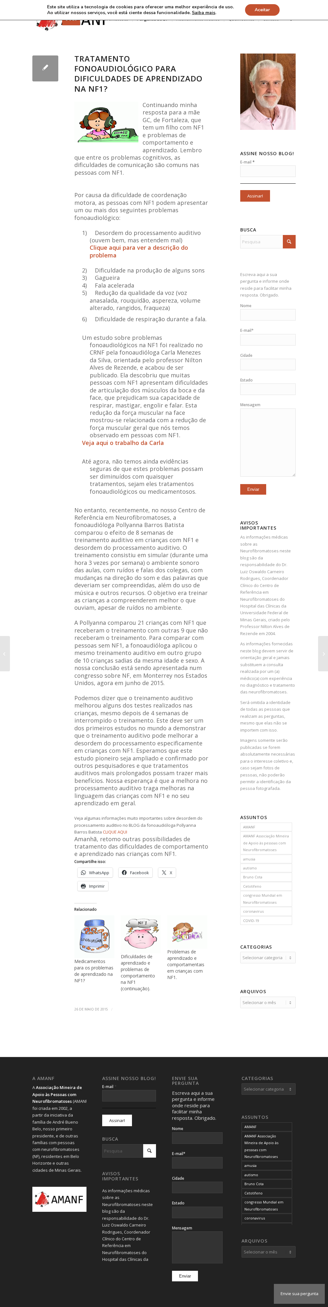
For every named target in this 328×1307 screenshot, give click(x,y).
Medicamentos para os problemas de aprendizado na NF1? (93, 971)
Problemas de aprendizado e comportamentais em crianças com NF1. (185, 964)
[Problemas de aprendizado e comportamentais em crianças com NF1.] (187, 932)
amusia (249, 859)
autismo (250, 868)
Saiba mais (203, 13)
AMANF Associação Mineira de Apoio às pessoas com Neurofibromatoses (266, 843)
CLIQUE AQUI (115, 832)
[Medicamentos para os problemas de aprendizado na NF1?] (94, 936)
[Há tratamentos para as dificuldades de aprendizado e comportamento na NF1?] (5, 653)
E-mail (247, 162)
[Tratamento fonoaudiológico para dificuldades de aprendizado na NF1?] (45, 68)
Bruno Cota (252, 877)
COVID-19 (251, 920)
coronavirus (253, 911)
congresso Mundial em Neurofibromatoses (262, 898)
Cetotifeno (252, 886)
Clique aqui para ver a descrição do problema (139, 251)
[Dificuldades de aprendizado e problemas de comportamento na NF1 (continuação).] (141, 934)
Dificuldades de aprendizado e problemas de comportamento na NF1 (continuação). (138, 972)
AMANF (249, 827)
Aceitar (262, 10)
